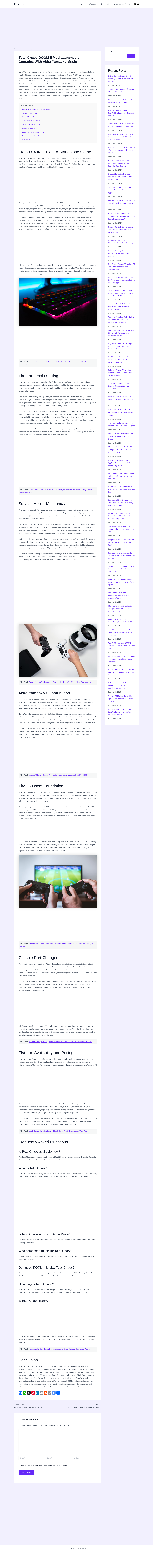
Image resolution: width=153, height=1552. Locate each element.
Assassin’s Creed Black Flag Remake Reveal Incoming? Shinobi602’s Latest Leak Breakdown (121, 306)
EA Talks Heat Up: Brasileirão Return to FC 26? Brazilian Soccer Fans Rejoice (120, 253)
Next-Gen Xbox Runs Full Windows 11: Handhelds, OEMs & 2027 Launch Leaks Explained (121, 319)
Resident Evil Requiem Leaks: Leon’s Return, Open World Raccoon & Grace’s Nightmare (121, 516)
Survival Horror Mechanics (31, 117)
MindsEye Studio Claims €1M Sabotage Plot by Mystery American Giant (121, 529)
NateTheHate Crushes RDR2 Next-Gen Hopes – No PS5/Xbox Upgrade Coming (121, 645)
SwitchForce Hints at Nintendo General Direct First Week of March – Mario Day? (121, 632)
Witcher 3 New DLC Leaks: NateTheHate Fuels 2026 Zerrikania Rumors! (121, 113)
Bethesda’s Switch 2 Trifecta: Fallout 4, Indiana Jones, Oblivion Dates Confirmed (121, 659)
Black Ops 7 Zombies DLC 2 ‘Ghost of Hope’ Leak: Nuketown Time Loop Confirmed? (121, 449)
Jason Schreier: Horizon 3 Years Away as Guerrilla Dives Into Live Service (120, 399)
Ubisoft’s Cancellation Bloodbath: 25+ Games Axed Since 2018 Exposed (120, 436)
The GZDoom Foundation (31, 124)
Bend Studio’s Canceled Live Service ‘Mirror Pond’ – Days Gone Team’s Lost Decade (121, 476)
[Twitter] (138, 4)
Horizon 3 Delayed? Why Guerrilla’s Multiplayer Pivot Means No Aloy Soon (121, 203)
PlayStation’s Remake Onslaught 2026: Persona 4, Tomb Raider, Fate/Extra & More (120, 346)
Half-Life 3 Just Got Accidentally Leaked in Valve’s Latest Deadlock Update (121, 582)
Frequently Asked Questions (31, 136)
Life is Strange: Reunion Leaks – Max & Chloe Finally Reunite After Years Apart (58, 1131)
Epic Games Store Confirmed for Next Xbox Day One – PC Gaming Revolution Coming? (120, 502)
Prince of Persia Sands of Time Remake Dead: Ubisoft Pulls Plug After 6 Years (120, 176)
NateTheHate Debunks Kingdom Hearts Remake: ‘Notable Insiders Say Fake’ (120, 412)
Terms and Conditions (122, 4)
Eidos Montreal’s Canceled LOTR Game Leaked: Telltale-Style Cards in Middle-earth (121, 137)
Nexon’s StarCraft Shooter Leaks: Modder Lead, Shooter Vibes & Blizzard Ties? (120, 229)
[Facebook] (135, 4)
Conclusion (26, 140)
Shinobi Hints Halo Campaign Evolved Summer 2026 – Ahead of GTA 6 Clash (120, 386)
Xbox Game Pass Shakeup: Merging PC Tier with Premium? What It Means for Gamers (121, 333)
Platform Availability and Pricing (33, 132)
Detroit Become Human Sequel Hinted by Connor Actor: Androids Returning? (121, 78)
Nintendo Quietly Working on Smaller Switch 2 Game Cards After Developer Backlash (60, 1042)
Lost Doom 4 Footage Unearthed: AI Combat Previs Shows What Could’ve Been (121, 266)
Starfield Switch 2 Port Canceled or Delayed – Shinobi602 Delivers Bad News (121, 672)
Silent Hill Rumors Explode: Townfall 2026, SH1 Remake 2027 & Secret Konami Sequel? (121, 216)
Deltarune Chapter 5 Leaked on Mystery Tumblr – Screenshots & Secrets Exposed (120, 372)
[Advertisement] (76, 24)
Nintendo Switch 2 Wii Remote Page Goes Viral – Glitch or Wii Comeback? (121, 569)
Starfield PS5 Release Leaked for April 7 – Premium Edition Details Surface (120, 698)
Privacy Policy (105, 4)
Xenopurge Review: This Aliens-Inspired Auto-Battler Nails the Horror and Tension (59, 1349)
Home (83, 4)
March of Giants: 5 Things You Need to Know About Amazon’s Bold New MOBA (58, 775)
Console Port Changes (29, 128)
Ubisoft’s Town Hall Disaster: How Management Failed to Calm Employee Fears (121, 608)
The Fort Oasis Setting (29, 113)
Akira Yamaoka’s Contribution (32, 120)
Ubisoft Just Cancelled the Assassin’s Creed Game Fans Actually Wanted (118, 595)
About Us (92, 4)
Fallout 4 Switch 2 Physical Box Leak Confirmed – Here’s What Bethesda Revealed (120, 712)
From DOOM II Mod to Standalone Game (36, 109)
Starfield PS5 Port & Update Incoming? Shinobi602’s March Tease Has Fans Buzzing (119, 163)
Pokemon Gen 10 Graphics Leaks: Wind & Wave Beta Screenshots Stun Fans (121, 489)
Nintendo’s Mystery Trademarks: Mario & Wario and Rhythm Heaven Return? (121, 555)
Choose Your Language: (23, 49)
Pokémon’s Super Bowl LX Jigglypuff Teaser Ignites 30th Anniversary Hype (119, 463)
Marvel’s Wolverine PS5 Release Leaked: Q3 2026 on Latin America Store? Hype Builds (121, 293)
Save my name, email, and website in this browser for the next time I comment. (44, 1465)
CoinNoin (19, 4)
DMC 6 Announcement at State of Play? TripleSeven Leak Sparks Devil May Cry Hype (121, 280)
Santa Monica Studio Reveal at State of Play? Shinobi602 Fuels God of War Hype (121, 150)
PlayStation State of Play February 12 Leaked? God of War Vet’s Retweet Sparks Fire (120, 359)
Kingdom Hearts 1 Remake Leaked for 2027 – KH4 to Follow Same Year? (121, 542)
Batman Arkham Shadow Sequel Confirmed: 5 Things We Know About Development (60, 682)
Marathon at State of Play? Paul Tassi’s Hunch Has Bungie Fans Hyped (119, 190)
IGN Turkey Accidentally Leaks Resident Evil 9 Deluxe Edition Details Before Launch (119, 685)
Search (110, 52)
